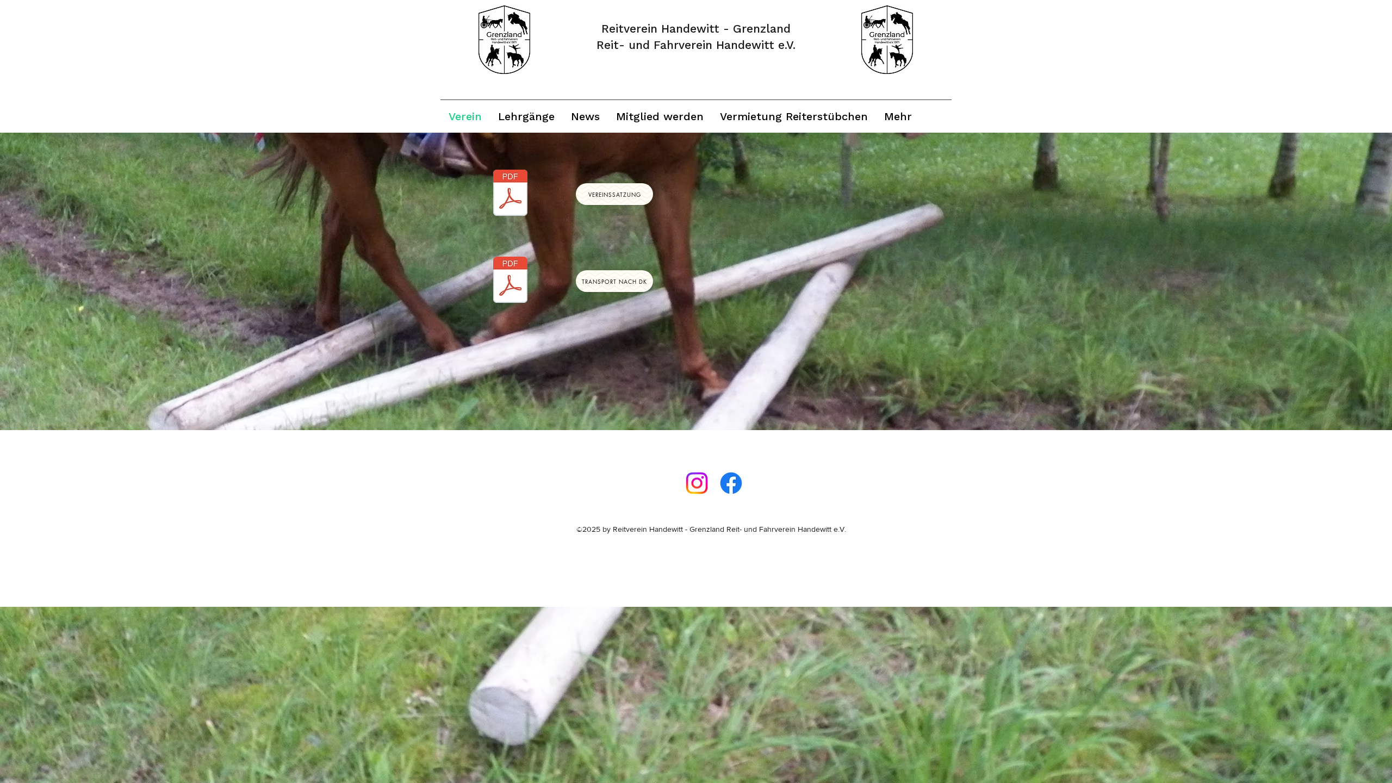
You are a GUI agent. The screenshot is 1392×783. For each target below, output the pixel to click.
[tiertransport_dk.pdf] (510, 281)
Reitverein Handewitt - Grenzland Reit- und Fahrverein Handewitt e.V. (729, 529)
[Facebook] (731, 483)
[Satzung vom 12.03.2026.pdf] (510, 194)
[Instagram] (696, 483)
